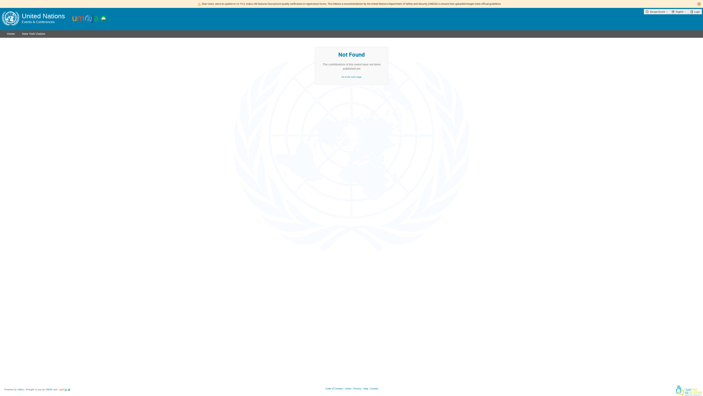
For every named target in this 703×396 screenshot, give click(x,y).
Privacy (357, 388)
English (679, 11)
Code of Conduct (334, 388)
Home (11, 34)
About (348, 388)
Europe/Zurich (657, 11)
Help (365, 388)
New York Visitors (33, 34)
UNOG (49, 389)
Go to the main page (351, 77)
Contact (374, 388)
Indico (20, 389)
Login (697, 11)
